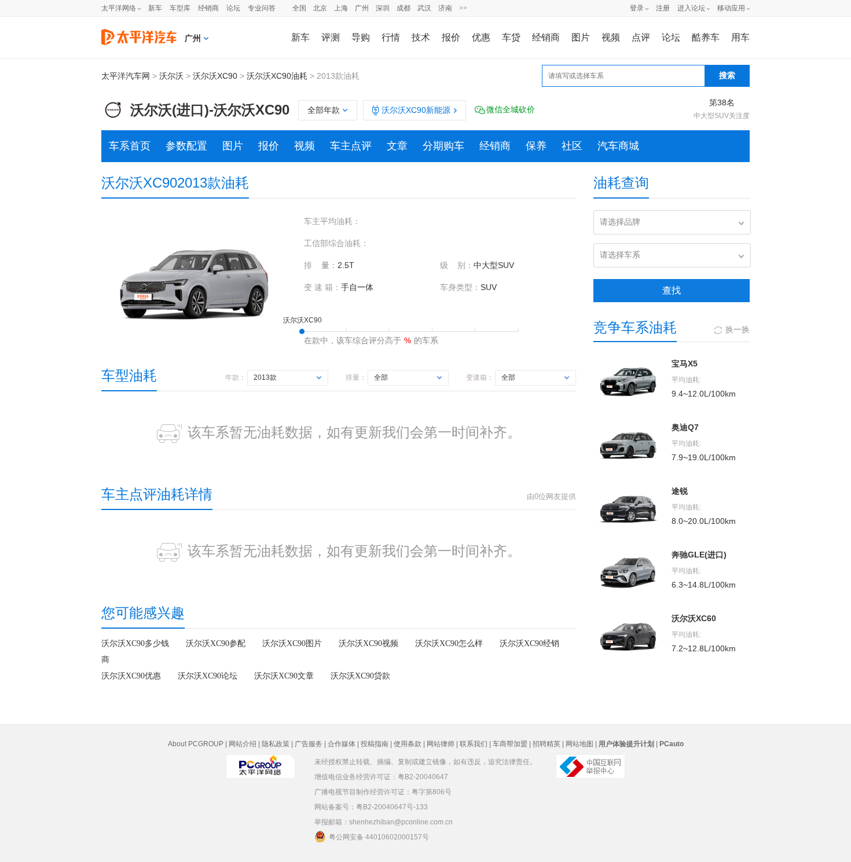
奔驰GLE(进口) (699, 554)
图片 (580, 37)
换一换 (737, 329)
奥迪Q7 (685, 427)
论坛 (233, 8)
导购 (360, 37)
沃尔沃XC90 (215, 75)
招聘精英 (546, 744)
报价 (451, 37)
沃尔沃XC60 (694, 618)
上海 (341, 8)
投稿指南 (374, 744)
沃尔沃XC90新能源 (416, 110)
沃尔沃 (171, 75)
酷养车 (706, 37)
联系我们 (473, 744)
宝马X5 (685, 363)
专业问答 (262, 8)
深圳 (383, 8)
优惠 (481, 37)
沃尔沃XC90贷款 (360, 676)
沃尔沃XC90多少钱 (135, 643)
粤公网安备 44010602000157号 (379, 837)
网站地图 (579, 744)
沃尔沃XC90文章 (284, 676)
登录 (637, 8)
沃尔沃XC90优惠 (131, 676)
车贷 (511, 37)
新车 (155, 8)
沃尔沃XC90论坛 (207, 676)
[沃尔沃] (112, 105)
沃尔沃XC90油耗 (277, 75)
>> (463, 8)
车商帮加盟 (510, 744)
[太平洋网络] (260, 762)
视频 (610, 37)
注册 (663, 8)
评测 (330, 37)
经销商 (208, 8)
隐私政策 (275, 744)
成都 (403, 8)
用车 (740, 37)
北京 (320, 8)
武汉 (424, 8)
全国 (299, 8)
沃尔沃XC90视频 (368, 643)
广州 (362, 8)
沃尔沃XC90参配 (215, 643)
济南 (445, 8)
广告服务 (308, 744)
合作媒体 (341, 744)
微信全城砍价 (510, 109)
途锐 (680, 491)
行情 (391, 37)
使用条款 (407, 744)
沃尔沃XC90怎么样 (449, 643)
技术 (421, 37)
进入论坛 (691, 8)
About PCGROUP (195, 744)
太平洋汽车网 (125, 75)
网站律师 (440, 744)
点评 (641, 37)
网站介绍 (242, 744)
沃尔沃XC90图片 (292, 643)
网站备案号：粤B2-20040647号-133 (371, 807)
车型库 (180, 8)
